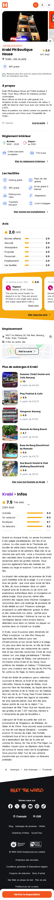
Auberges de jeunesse (26, 826)
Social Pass (36, 833)
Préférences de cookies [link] (27, 886)
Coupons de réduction (19, 873)
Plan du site (40, 880)
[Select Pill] (35, 5)
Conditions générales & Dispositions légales (26, 866)
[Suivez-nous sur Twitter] (17, 806)
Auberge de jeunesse (12, 46)
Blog (11, 826)
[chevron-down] (28, 504)
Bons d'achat (39, 873)
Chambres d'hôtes (20, 833)
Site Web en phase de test (20, 880)
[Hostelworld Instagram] (23, 806)
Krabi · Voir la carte (16, 58)
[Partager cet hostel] (50, 41)
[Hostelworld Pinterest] (37, 806)
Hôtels (42, 826)
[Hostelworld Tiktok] (43, 806)
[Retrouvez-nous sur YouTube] (30, 806)
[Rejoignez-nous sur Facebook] (10, 806)
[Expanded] (6, 769)
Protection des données (27, 860)
